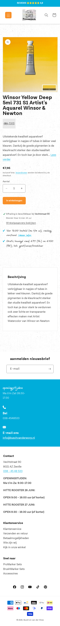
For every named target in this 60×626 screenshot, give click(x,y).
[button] (6, 15)
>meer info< (25, 235)
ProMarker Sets (12, 564)
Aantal (6, 181)
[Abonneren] (49, 369)
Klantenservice (12, 529)
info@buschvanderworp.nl (19, 438)
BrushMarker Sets (14, 569)
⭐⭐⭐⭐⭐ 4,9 (35, 3)
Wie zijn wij (10, 542)
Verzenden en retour (15, 533)
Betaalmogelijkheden (16, 538)
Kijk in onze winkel (14, 547)
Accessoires (10, 573)
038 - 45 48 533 (13, 471)
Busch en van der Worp (34, 620)
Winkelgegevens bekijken (21, 223)
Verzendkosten (21, 173)
